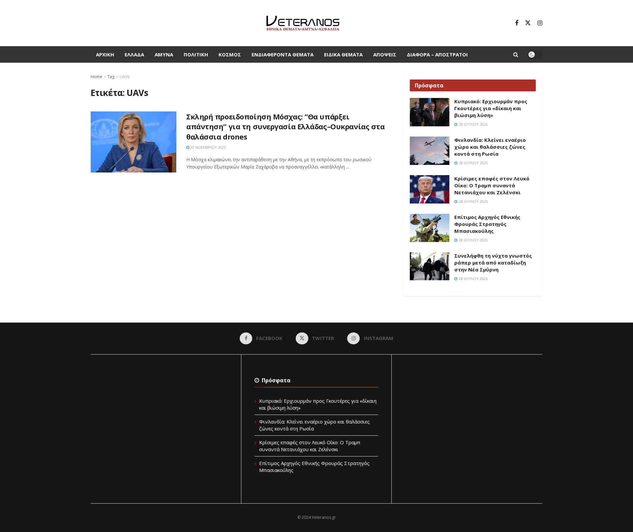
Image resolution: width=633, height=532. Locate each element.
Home (96, 76)
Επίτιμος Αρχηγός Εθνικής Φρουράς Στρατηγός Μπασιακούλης (487, 224)
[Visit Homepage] (303, 23)
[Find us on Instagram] (539, 23)
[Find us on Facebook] (516, 23)
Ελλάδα (134, 54)
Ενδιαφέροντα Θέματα (283, 54)
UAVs (125, 76)
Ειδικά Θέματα (343, 54)
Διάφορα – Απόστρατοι (437, 54)
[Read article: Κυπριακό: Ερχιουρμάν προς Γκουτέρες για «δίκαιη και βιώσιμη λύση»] (429, 112)
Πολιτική (196, 54)
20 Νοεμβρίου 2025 (207, 147)
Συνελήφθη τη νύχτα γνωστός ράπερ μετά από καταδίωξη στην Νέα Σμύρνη (493, 262)
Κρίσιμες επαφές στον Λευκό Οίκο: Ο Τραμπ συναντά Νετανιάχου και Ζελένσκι (491, 185)
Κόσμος (230, 54)
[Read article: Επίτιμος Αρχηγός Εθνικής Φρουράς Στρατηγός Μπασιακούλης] (429, 228)
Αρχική (105, 54)
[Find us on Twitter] (528, 23)
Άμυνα (164, 54)
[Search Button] (515, 54)
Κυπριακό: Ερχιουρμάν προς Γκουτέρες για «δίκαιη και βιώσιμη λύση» (490, 108)
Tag (110, 76)
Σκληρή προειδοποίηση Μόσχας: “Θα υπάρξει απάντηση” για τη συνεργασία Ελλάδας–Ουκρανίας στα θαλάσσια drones (285, 126)
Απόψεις (384, 54)
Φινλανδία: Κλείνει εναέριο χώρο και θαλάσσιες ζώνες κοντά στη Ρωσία (490, 147)
